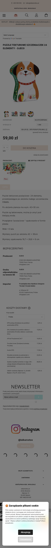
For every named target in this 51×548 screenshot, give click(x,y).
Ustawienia (25, 539)
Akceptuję (25, 532)
